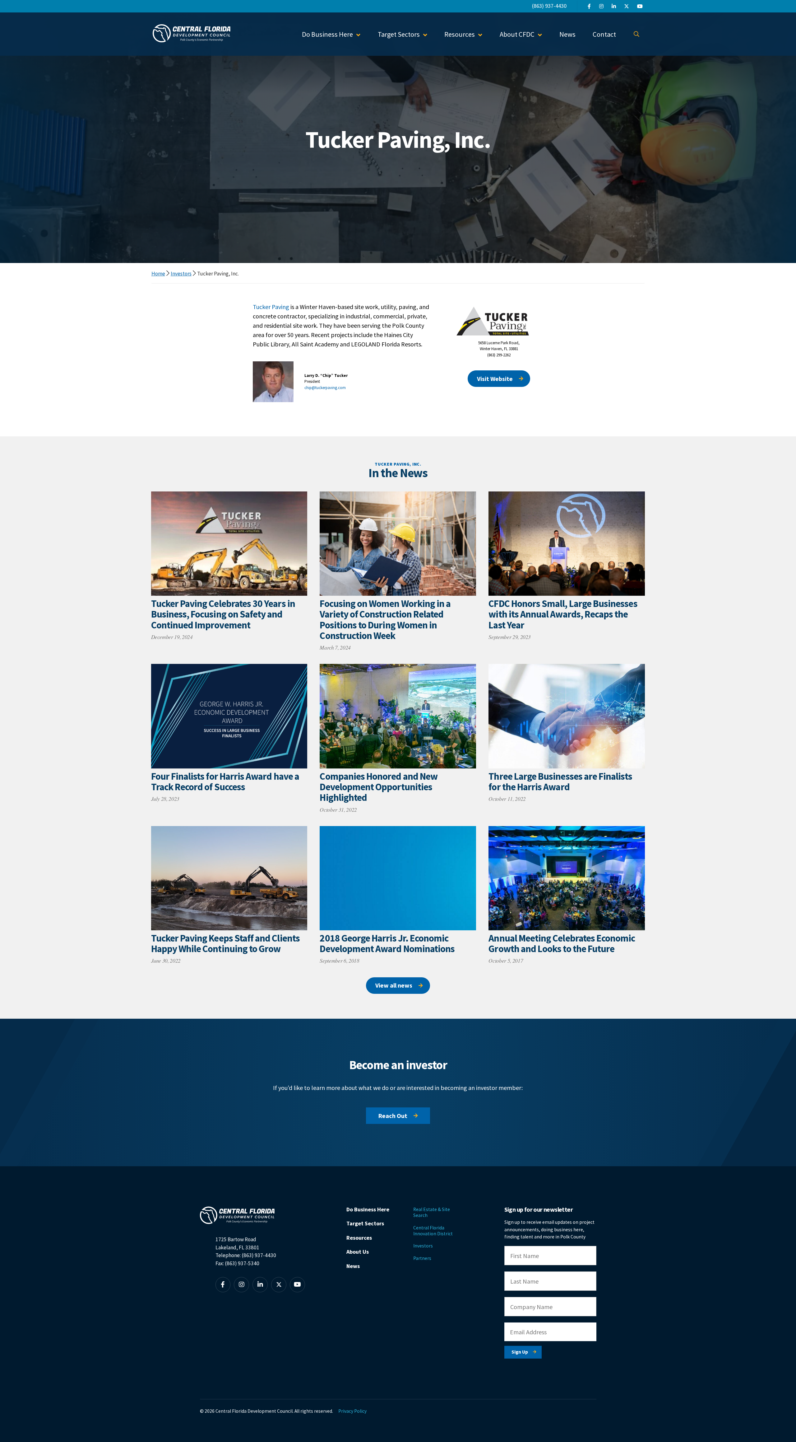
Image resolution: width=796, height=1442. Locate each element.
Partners (422, 1258)
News (567, 34)
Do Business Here (367, 1209)
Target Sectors (365, 1223)
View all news (393, 985)
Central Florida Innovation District (433, 1231)
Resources (359, 1237)
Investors (181, 273)
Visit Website (495, 379)
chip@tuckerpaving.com (325, 387)
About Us (357, 1251)
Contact (604, 34)
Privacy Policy (352, 1411)
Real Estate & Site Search (431, 1212)
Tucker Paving (271, 307)
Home (158, 273)
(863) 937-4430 (549, 5)
